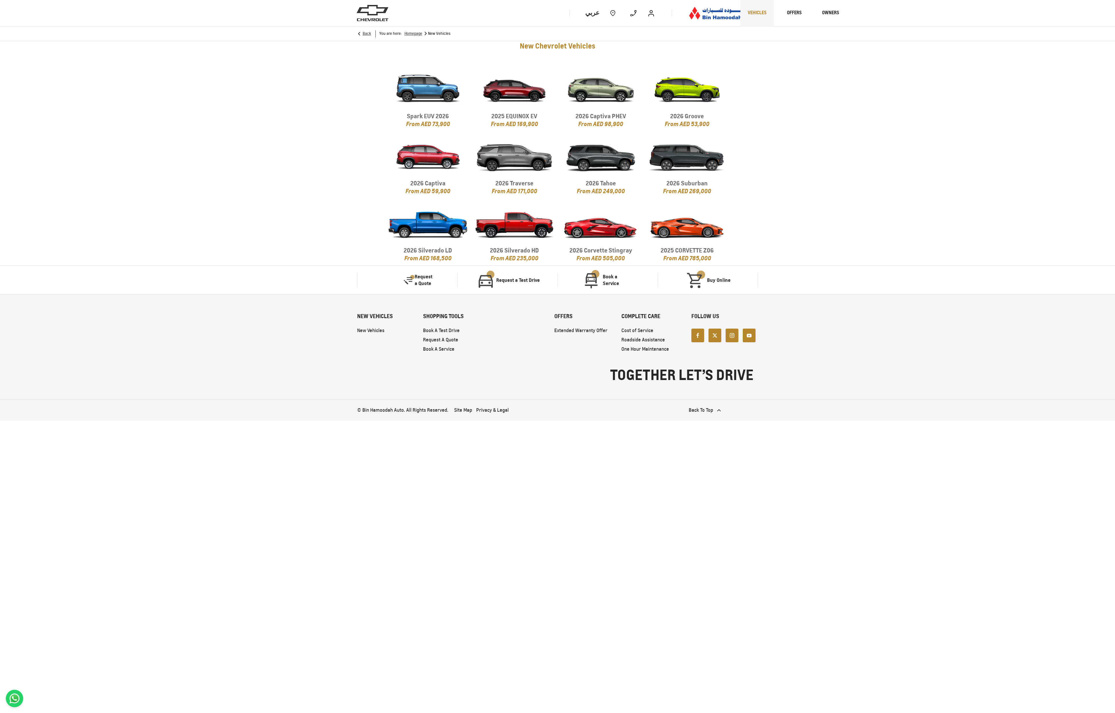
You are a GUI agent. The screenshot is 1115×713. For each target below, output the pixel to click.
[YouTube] (749, 335)
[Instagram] (732, 335)
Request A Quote (440, 340)
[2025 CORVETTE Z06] (687, 223)
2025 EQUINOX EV (514, 116)
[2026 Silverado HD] (514, 223)
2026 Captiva (427, 183)
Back (367, 33)
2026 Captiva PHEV (601, 116)
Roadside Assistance (643, 340)
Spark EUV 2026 (428, 116)
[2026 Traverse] (514, 156)
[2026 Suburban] (687, 156)
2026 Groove (687, 116)
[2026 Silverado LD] (428, 223)
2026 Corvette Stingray (600, 250)
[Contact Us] (633, 13)
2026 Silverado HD (514, 250)
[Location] (613, 13)
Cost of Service (637, 330)
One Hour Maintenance (645, 349)
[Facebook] (697, 335)
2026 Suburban (687, 183)
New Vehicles (370, 330)
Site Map (463, 410)
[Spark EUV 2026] (428, 89)
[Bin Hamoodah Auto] (722, 13)
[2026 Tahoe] (600, 156)
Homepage (413, 33)
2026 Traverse (514, 183)
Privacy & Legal (492, 410)
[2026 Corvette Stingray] (600, 223)
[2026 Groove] (687, 89)
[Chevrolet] (373, 13)
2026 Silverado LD (428, 250)
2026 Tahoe (601, 183)
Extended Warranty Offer (580, 330)
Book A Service (438, 349)
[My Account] (651, 13)
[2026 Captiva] (428, 156)
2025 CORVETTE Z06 (687, 250)
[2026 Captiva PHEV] (600, 89)
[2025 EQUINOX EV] (514, 89)
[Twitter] (714, 335)
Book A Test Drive (441, 330)
